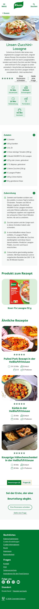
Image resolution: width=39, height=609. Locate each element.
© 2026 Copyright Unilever (15, 599)
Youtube (18, 582)
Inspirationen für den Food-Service (16, 574)
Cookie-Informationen (11, 545)
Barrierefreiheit (8, 554)
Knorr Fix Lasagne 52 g (19, 308)
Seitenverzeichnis (10, 570)
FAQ (5, 567)
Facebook (8, 582)
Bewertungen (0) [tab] (14, 482)
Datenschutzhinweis (10, 539)
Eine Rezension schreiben (20, 507)
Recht (5, 548)
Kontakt (6, 564)
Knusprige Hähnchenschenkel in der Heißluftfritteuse (19, 459)
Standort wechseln (20, 591)
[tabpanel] (19, 504)
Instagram (13, 582)
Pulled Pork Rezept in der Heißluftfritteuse (19, 360)
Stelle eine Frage (20, 513)
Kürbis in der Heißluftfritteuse (19, 409)
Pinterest (3, 582)
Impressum (7, 551)
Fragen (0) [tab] (26, 482)
